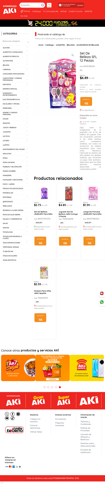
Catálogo (49, 45)
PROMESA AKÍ (8, 193)
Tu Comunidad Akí (50, 11)
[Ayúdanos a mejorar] (102, 293)
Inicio (40, 45)
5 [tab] (60, 387)
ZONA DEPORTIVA (9, 260)
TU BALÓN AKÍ (8, 251)
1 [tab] (44, 387)
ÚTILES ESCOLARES (10, 256)
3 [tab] (52, 387)
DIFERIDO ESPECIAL (10, 89)
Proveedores (60, 419)
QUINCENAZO (8, 202)
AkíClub (63, 11)
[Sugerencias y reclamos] (102, 302)
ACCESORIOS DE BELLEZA (88, 45)
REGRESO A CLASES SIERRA (13, 210)
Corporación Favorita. (64, 478)
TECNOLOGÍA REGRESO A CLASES (12, 237)
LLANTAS (6, 145)
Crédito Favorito (76, 11)
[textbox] (15, 41)
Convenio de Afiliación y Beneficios (86, 437)
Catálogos (36, 11)
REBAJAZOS (7, 206)
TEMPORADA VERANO (11, 247)
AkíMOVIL (88, 11)
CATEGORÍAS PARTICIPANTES (13, 74)
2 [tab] (48, 387)
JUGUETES (60, 45)
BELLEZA (71, 45)
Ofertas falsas (36, 432)
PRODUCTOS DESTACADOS (13, 188)
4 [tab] (56, 387)
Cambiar (80, 5)
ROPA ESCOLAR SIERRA (11, 215)
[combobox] (15, 42)
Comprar (86, 99)
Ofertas (27, 11)
